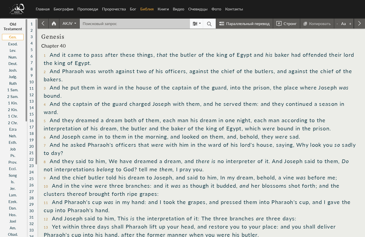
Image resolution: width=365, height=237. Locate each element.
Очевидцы (198, 8)
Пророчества (114, 8)
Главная (43, 8)
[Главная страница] (54, 24)
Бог (133, 8)
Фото (216, 8)
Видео (178, 8)
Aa (343, 23)
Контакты (234, 8)
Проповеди (87, 8)
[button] (69, 23)
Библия (148, 8)
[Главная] (17, 9)
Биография (63, 8)
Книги (163, 8)
